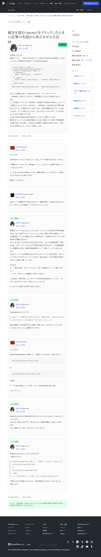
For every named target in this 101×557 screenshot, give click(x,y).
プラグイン (28, 530)
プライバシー (12, 533)
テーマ (27, 527)
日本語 (29, 544)
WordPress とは (13, 524)
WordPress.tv (48, 533)
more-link (76, 35)
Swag (62, 533)
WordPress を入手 (91, 3)
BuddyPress (82, 533)
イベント (63, 527)
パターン (28, 533)
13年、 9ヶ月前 (23, 48)
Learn (44, 524)
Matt (80, 527)
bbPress (81, 530)
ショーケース (29, 524)
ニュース (10, 527)
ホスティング (12, 530)
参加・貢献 (63, 524)
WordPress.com (84, 524)
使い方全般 (20, 15)
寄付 (62, 530)
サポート (45, 527)
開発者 (45, 530)
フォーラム (11, 10)
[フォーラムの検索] (29, 21)
